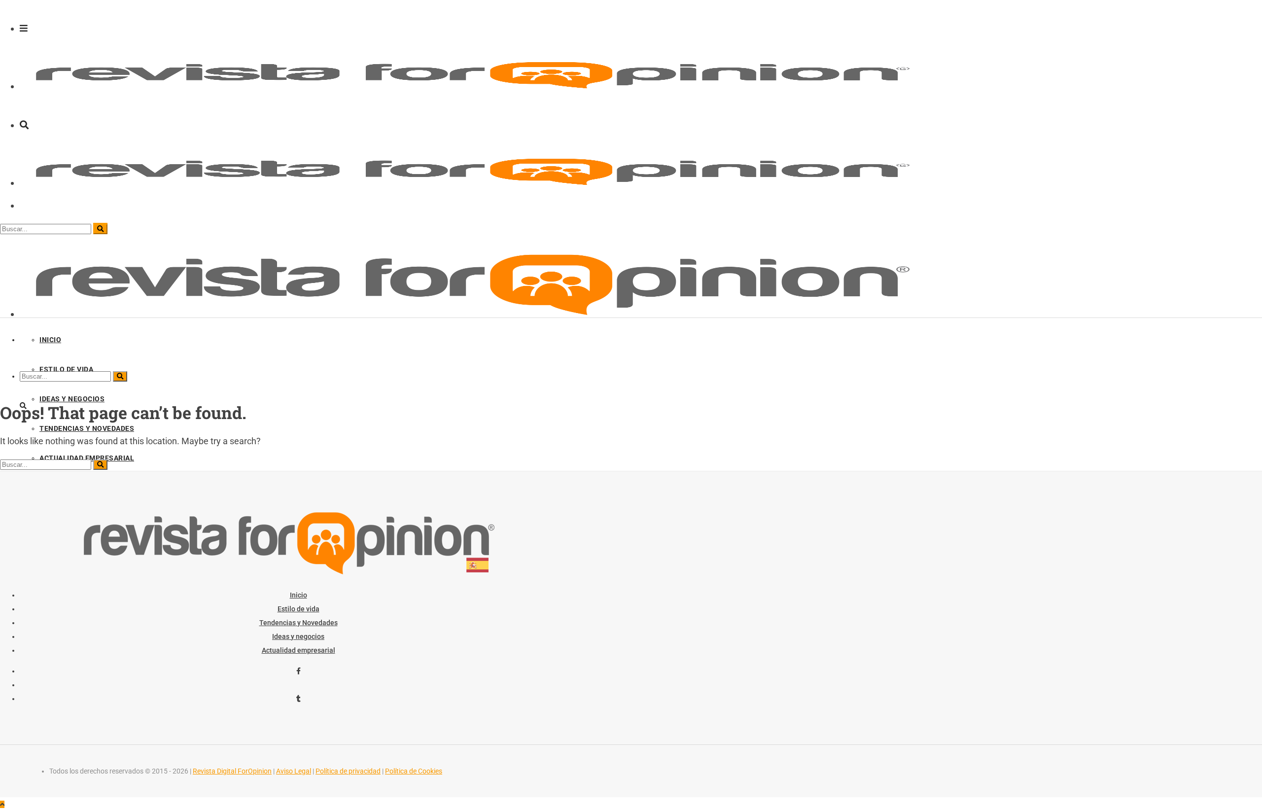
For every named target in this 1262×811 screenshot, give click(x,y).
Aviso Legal (293, 771)
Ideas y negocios (298, 636)
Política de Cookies (413, 771)
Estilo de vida (298, 609)
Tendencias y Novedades (298, 623)
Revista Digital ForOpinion (232, 771)
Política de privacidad (348, 771)
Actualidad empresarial (298, 650)
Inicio (298, 595)
